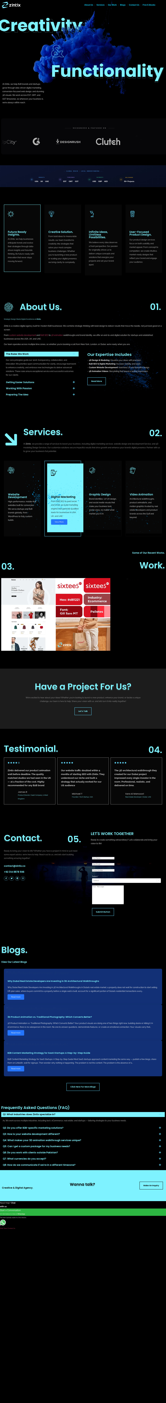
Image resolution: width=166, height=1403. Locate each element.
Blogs (123, 5)
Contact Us (134, 5)
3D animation (57, 335)
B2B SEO (44, 335)
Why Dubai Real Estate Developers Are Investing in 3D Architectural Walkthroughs (53, 1153)
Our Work (112, 5)
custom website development (22, 335)
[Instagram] (23, 1051)
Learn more (98, 519)
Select (95, 1049)
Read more (16, 1169)
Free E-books (149, 5)
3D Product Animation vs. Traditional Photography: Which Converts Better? (50, 1189)
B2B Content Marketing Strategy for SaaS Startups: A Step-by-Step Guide (49, 1225)
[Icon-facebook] (6, 1051)
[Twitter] (11, 1051)
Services (100, 5)
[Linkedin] (17, 1051)
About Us (88, 5)
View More (16, 526)
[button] (41, 354)
